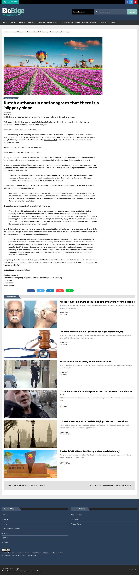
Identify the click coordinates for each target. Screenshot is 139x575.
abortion (85, 22)
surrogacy (102, 22)
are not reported (50, 140)
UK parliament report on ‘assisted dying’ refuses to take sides (94, 421)
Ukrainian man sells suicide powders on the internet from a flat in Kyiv (96, 392)
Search (132, 12)
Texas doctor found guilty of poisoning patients (86, 361)
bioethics (30, 22)
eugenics (21, 22)
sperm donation (53, 22)
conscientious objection (70, 22)
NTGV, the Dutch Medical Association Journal (31, 158)
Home (5, 22)
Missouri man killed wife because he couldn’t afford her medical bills (97, 301)
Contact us (75, 519)
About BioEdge (76, 515)
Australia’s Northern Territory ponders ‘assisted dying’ (90, 451)
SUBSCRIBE (112, 22)
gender (93, 22)
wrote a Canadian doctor (24, 125)
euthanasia (40, 22)
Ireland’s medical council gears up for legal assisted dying (92, 331)
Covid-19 (12, 22)
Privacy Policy (76, 524)
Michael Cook (7, 112)
